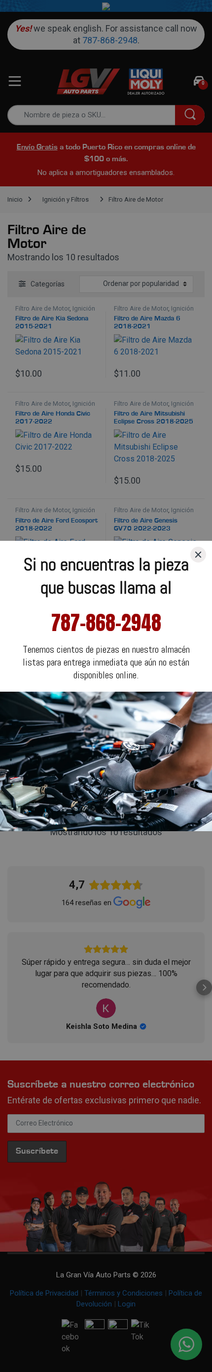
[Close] (198, 555)
